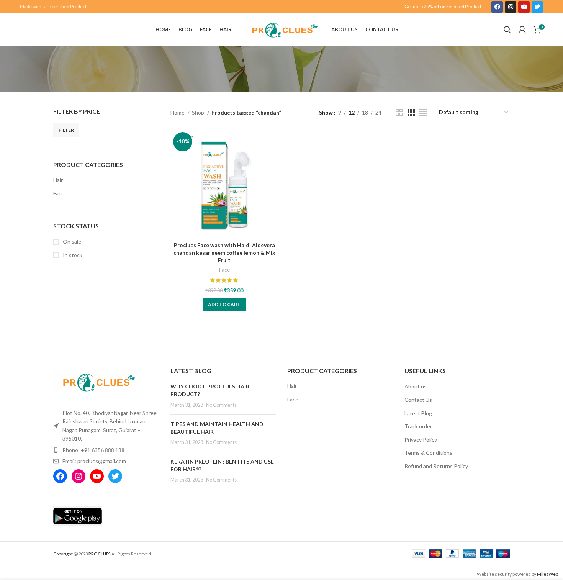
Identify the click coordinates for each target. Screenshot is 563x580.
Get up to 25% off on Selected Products (444, 6)
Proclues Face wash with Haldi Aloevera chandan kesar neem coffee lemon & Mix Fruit (224, 252)
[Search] (507, 30)
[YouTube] (97, 476)
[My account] (522, 30)
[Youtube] (524, 7)
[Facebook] (497, 7)
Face (58, 193)
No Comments (221, 405)
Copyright (63, 553)
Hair (58, 180)
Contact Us (418, 399)
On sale (71, 241)
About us (415, 386)
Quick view (272, 159)
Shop (198, 112)
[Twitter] (537, 7)
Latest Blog (418, 413)
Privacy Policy (420, 439)
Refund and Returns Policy (436, 466)
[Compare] (272, 142)
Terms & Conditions (428, 452)
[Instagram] (510, 7)
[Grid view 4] (423, 112)
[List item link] (106, 450)
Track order (418, 426)
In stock (72, 255)
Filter (66, 130)
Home (178, 112)
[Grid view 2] (399, 112)
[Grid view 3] (411, 112)
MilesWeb (547, 574)
